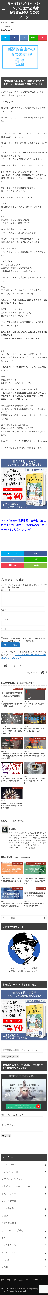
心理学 (5, 1215)
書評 (4, 1237)
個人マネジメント (10, 1193)
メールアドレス (8, 1125)
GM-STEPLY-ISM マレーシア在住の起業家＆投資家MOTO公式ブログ (24, 10)
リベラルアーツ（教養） (13, 1230)
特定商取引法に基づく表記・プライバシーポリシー (21, 1280)
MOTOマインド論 (10, 1171)
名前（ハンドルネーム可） (13, 1115)
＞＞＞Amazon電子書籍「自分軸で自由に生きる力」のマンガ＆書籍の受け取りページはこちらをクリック (24, 525)
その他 (5, 1267)
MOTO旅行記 (8, 1208)
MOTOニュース (9, 1164)
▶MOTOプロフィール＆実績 (24, 968)
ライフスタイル (9, 1245)
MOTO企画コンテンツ (12, 1179)
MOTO (12, 829)
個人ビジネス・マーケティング (16, 1186)
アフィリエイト (9, 1252)
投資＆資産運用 (9, 1223)
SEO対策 (5, 1259)
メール (5, 619)
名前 (4, 610)
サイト (3, 629)
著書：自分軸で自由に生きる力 (25, 971)
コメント (5, 590)
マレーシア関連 (9, 1201)
